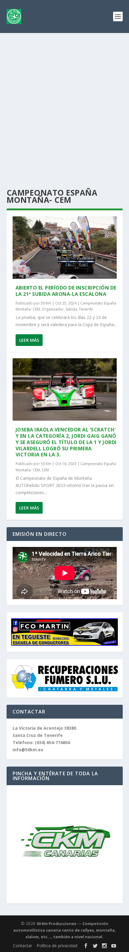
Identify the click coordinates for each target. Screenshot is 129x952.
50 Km (46, 303)
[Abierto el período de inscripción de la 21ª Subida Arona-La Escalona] (65, 247)
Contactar (22, 945)
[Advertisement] (64, 100)
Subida (71, 309)
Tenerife (86, 309)
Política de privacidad (57, 945)
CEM (45, 470)
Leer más (29, 340)
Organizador (53, 309)
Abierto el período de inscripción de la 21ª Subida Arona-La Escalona (66, 290)
